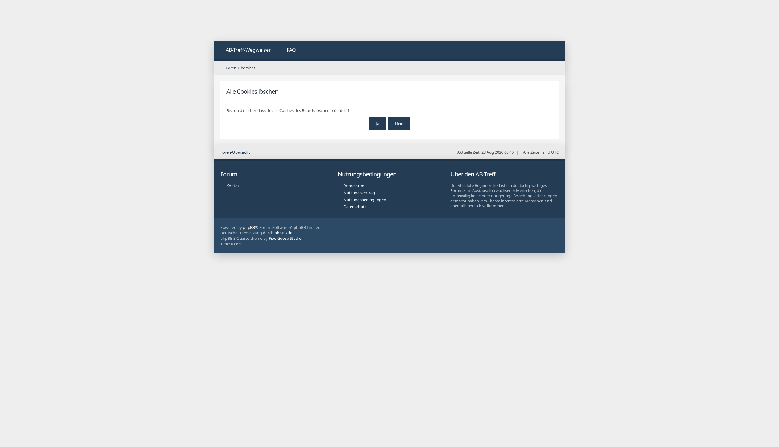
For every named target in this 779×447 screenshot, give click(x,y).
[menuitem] (244, 51)
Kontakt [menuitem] (233, 185)
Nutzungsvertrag (359, 192)
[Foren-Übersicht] (260, 20)
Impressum (354, 185)
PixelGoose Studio (285, 238)
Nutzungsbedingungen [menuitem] (365, 199)
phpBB (249, 227)
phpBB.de (283, 233)
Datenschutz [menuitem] (355, 206)
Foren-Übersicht (235, 152)
